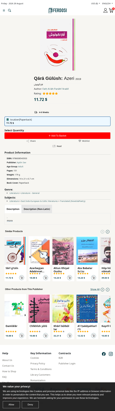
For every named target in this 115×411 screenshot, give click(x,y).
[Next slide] (107, 231)
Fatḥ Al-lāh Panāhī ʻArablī (55, 88)
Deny (30, 404)
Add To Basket (58, 135)
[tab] (13, 209)
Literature (14, 193)
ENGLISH (106, 3)
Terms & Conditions (41, 369)
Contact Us (8, 365)
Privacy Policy (37, 363)
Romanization (37, 380)
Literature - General (30, 193)
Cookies (34, 357)
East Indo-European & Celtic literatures (39, 201)
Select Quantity (14, 130)
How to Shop (9, 371)
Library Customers (40, 374)
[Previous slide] (102, 231)
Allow (11, 404)
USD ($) (94, 3)
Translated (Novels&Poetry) (72, 201)
